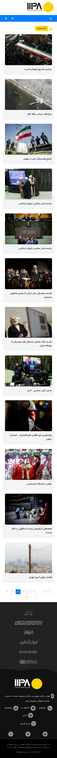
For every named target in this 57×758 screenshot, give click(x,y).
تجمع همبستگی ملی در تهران (37, 159)
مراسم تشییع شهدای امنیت (38, 69)
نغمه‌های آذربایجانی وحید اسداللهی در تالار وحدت (32, 531)
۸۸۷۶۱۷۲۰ (42, 708)
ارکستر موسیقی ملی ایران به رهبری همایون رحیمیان (31, 295)
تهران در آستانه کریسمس (39, 484)
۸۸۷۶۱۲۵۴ (8, 708)
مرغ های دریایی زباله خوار (40, 114)
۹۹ (26, 597)
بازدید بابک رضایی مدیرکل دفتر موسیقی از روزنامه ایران (31, 344)
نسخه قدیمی (25, 723)
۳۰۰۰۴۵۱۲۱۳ (25, 708)
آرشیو (25, 715)
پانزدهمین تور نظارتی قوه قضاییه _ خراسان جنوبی (31, 437)
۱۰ (36, 597)
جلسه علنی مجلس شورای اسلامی (35, 204)
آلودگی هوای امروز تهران (40, 577)
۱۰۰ (21, 597)
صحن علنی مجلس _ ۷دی (39, 390)
